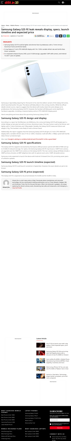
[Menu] (2, 2)
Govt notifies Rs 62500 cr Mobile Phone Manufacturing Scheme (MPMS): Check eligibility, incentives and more (57, 360)
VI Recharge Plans (5, 438)
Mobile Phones (14, 25)
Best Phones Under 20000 (8, 417)
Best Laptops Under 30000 (32, 431)
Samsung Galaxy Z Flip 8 (31, 415)
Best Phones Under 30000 (8, 420)
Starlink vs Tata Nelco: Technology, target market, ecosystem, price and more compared (56, 376)
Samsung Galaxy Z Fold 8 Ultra (33, 418)
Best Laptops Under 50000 (32, 436)
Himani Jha (6, 36)
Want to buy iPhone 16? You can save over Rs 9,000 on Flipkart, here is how (57, 368)
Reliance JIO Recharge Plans (8, 436)
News (7, 25)
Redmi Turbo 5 (29, 420)
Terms (53, 424)
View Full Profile (17, 188)
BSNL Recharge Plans (6, 434)
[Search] (59, 2)
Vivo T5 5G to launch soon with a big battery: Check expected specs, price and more (57, 345)
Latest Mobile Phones (6, 424)
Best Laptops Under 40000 (32, 434)
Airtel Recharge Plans (6, 431)
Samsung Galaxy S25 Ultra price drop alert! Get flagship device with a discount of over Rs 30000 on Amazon (57, 353)
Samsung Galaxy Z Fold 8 (31, 413)
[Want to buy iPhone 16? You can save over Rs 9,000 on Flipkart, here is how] (40, 368)
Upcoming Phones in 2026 (8, 422)
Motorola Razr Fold (30, 423)
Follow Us (51, 36)
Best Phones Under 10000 (8, 415)
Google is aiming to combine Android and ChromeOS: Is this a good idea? (32, 139)
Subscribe (60, 428)
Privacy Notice (59, 424)
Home (3, 25)
